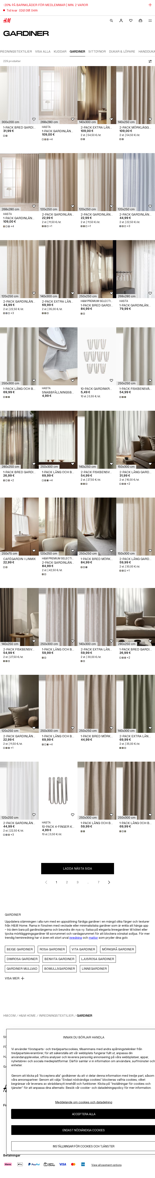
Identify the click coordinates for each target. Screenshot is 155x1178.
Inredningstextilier (56, 1015)
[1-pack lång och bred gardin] (58, 617)
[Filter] (149, 61)
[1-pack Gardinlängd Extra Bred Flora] (135, 269)
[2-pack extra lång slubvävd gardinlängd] (97, 617)
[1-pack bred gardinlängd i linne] (97, 269)
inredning (75, 937)
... (88, 882)
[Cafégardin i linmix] (19, 527)
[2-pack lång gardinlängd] (135, 440)
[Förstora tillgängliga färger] (5, 135)
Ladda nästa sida (77, 868)
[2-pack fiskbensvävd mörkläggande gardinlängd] (97, 440)
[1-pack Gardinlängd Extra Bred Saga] (58, 95)
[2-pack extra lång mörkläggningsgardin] (58, 269)
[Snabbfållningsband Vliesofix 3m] (58, 356)
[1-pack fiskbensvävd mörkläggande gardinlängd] (135, 356)
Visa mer (12, 978)
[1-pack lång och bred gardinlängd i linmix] (58, 440)
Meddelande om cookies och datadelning (83, 1102)
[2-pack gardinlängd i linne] (58, 527)
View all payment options (106, 1165)
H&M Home (27, 1015)
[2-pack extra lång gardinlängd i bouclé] (97, 95)
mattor (93, 937)
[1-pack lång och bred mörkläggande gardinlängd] (19, 356)
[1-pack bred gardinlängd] (19, 95)
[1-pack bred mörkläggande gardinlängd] (97, 527)
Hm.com (9, 1015)
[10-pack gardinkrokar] (97, 356)
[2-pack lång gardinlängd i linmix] (135, 527)
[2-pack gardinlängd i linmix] (135, 182)
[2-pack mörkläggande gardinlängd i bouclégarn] (135, 95)
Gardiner (84, 1015)
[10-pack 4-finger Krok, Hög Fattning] (58, 791)
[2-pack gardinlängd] (58, 182)
